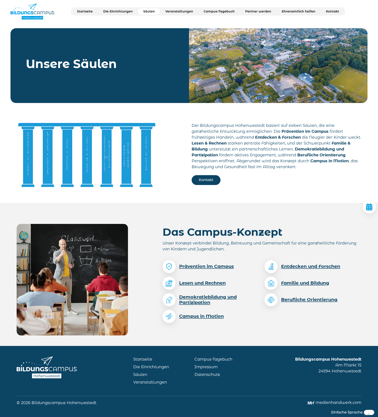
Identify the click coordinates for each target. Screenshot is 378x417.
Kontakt (332, 11)
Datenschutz (207, 374)
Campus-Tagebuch (219, 11)
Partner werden (258, 11)
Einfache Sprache (347, 412)
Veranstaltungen (179, 11)
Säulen (149, 11)
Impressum (206, 367)
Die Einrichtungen (118, 11)
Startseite (85, 11)
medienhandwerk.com (338, 402)
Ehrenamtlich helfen (298, 11)
